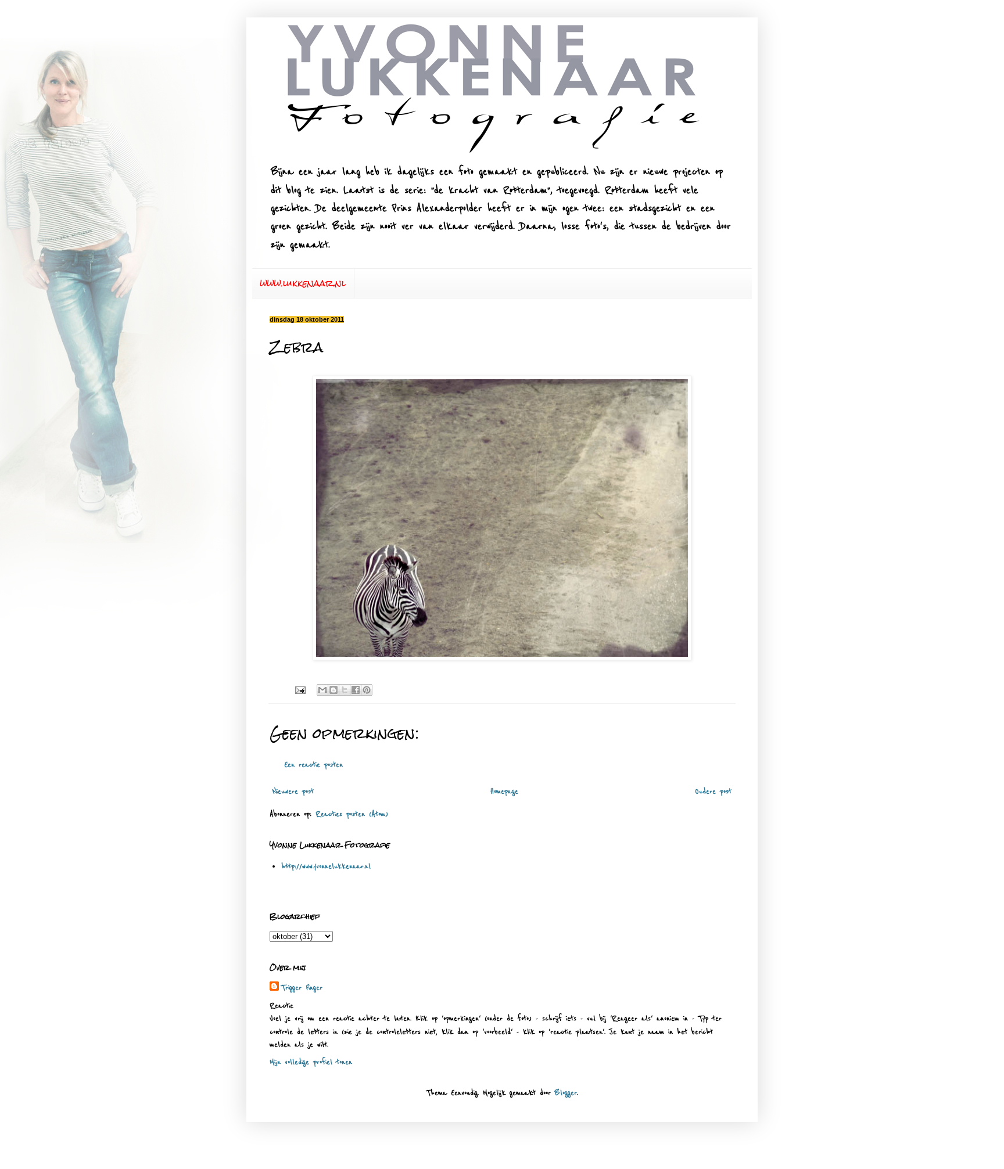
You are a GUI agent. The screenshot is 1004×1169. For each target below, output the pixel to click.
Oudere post (713, 791)
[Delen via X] (344, 690)
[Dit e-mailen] (322, 690)
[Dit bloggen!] (333, 690)
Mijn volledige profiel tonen (311, 1062)
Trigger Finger (301, 987)
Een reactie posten (313, 764)
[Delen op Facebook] (355, 690)
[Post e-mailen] (300, 690)
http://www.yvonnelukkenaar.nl (326, 866)
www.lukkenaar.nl (303, 283)
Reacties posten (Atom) (351, 814)
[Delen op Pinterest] (366, 690)
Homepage (504, 791)
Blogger (566, 1093)
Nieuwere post (293, 791)
